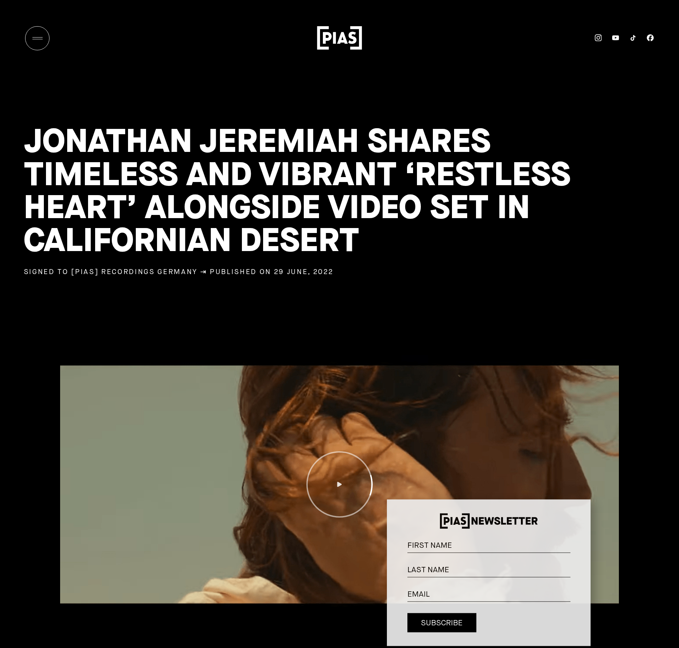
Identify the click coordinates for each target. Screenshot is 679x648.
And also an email (578, 593)
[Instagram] (593, 37)
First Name (579, 536)
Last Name (579, 560)
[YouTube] (610, 37)
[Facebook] (645, 37)
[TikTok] (628, 37)
